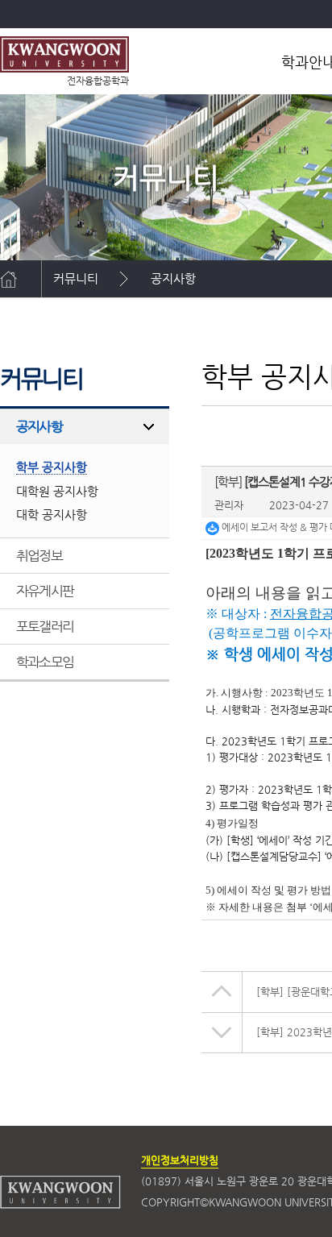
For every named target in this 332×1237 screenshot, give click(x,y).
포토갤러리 (44, 626)
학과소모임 (44, 662)
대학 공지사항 (51, 514)
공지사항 (173, 278)
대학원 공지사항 (57, 491)
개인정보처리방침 (179, 1160)
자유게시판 (44, 591)
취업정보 (39, 555)
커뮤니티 (75, 278)
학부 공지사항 (87, 315)
